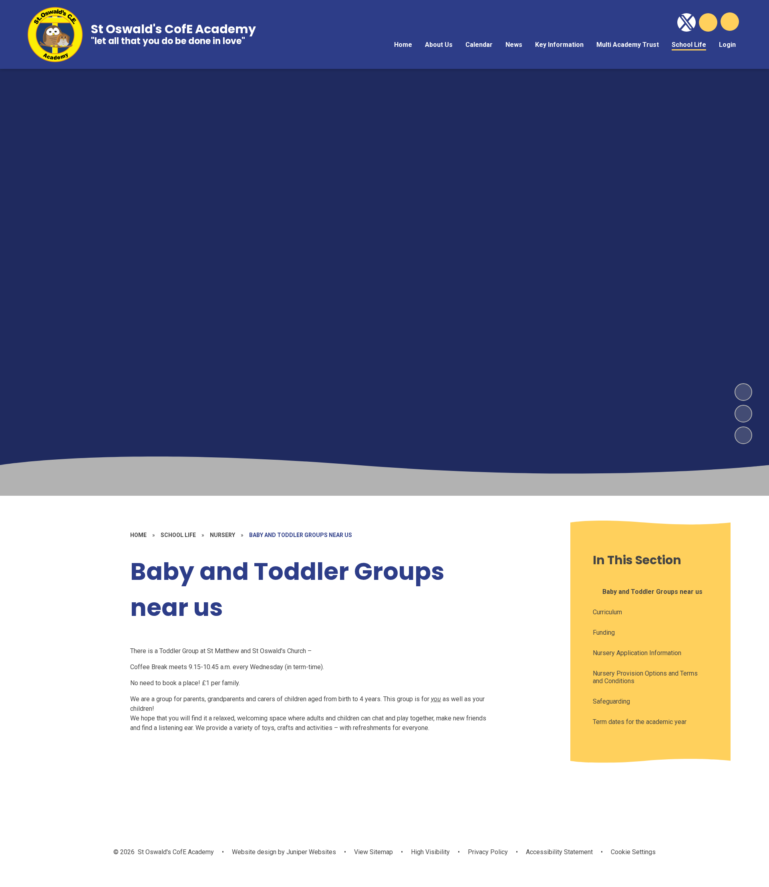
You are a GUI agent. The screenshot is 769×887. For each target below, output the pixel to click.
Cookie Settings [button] (633, 852)
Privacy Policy (488, 852)
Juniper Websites (310, 852)
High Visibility (430, 852)
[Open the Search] (708, 22)
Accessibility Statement (559, 852)
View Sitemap (373, 852)
